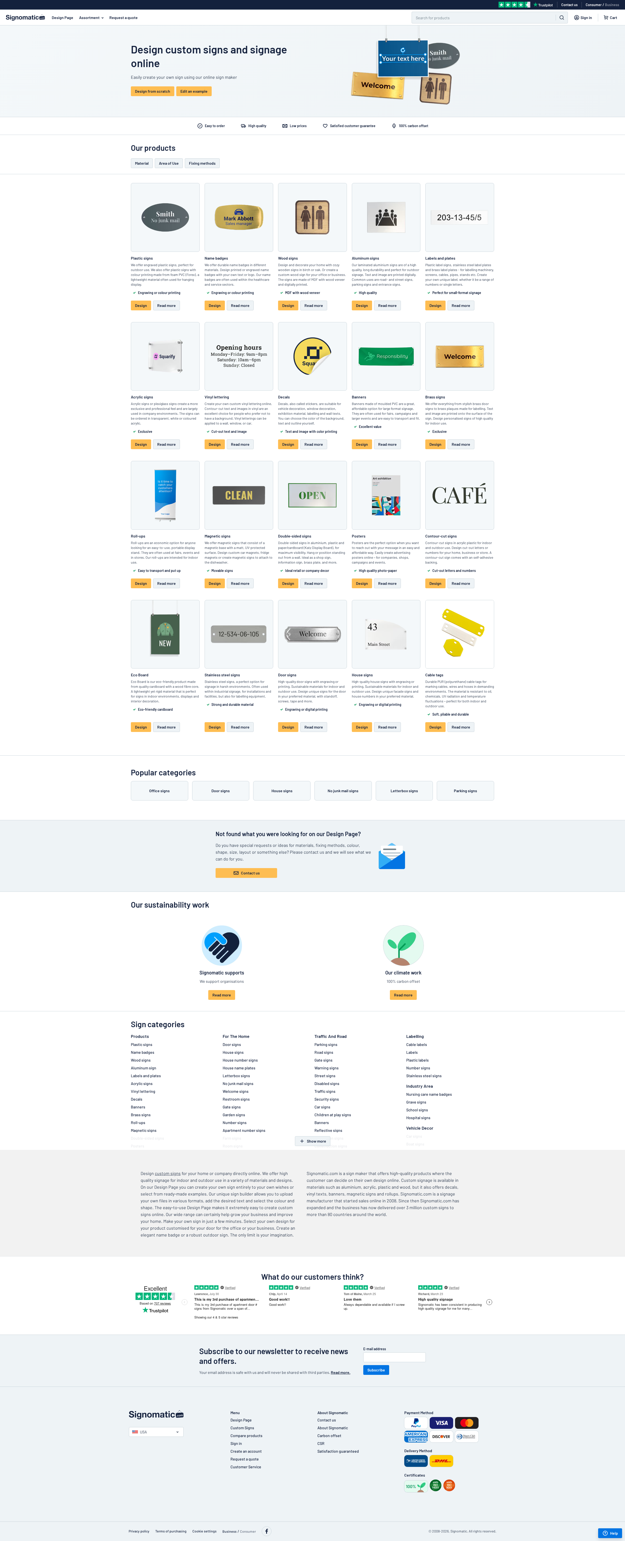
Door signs (232, 1044)
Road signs (323, 1052)
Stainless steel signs (424, 1075)
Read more (166, 305)
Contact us (250, 873)
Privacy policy (139, 1531)
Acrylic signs (142, 1083)
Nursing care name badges (429, 1094)
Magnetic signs (143, 1130)
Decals (136, 1099)
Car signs (322, 1107)
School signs (417, 1109)
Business (612, 5)
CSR (320, 1443)
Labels (412, 1052)
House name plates (239, 1067)
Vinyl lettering (143, 1091)
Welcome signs (236, 1091)
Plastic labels (417, 1060)
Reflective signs (328, 1130)
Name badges (142, 1052)
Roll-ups (138, 1122)
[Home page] (175, 1414)
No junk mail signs (238, 1083)
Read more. (340, 1372)
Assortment (89, 17)
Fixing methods (202, 163)
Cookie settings (204, 1531)
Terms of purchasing (171, 1531)
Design (141, 305)
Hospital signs (418, 1117)
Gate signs (232, 1107)
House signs (233, 1052)
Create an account (246, 1451)
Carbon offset (329, 1435)
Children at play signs (332, 1114)
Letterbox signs (236, 1075)
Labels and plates (146, 1075)
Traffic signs (324, 1091)
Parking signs (325, 1044)
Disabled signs (326, 1083)
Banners (138, 1107)
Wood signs (141, 1060)
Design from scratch (152, 91)
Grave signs (416, 1102)
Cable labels (416, 1044)
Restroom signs (236, 1099)
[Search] (562, 17)
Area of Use (169, 163)
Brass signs (141, 1114)
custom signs (168, 1173)
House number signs (240, 1060)
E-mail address (374, 1349)
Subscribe (376, 1370)
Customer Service (245, 1466)
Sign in (236, 1443)
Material (142, 163)
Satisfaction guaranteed (338, 1451)
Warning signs (326, 1067)
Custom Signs (242, 1427)
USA (143, 1431)
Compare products (246, 1435)
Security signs (326, 1099)
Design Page (62, 17)
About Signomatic (332, 1427)
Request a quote (123, 17)
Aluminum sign (143, 1067)
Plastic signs (141, 1044)
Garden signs (234, 1114)
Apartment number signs (244, 1130)
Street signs (324, 1075)
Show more (316, 1141)
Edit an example (194, 91)
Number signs (235, 1122)
